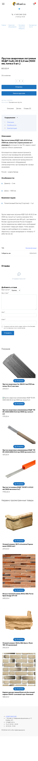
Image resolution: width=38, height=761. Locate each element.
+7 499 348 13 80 (20, 15)
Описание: (10, 122)
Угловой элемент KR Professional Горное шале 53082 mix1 (18, 545)
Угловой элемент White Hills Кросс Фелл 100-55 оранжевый (18, 644)
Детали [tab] (18, 108)
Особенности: (12, 125)
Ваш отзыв (5, 293)
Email (3, 319)
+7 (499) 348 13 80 (11, 716)
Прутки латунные (31, 248)
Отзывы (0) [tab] (27, 108)
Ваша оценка (6, 290)
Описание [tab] (10, 108)
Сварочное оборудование (12, 26)
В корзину (19, 87)
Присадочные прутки (32, 26)
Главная (4, 25)
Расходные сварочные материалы (22, 26)
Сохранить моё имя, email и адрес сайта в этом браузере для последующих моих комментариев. (19, 327)
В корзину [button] (20, 380)
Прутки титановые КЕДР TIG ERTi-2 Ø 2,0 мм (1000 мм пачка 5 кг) (18, 488)
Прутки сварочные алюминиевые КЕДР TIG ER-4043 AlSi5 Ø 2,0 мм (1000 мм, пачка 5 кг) (19, 412)
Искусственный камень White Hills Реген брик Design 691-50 (18, 595)
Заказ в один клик (19, 93)
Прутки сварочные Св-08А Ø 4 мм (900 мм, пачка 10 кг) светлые (19, 385)
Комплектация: (12, 128)
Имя (3, 312)
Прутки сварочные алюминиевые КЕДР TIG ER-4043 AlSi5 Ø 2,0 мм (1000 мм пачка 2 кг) (19, 451)
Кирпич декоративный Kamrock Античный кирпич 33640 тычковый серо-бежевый (19, 693)
